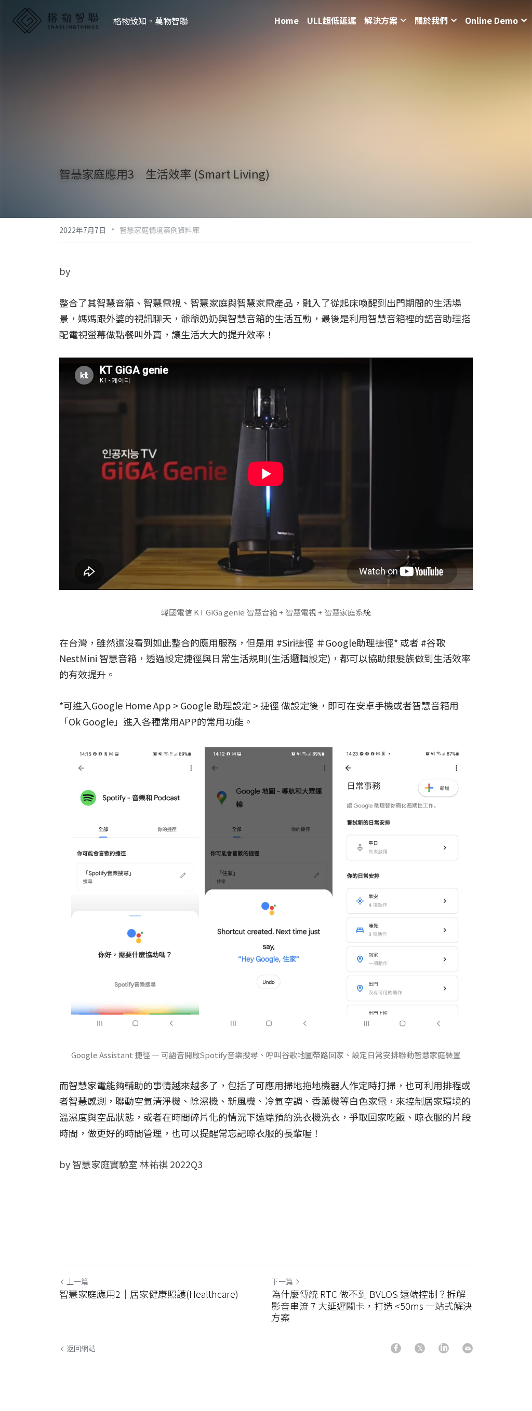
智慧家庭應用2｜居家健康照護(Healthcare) (148, 1294)
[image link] (55, 20)
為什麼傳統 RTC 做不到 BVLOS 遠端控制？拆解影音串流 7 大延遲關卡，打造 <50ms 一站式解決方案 (371, 1305)
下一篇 (282, 1281)
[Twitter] (420, 1348)
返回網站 (81, 1348)
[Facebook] (396, 1348)
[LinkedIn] (443, 1348)
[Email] (467, 1348)
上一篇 (77, 1281)
